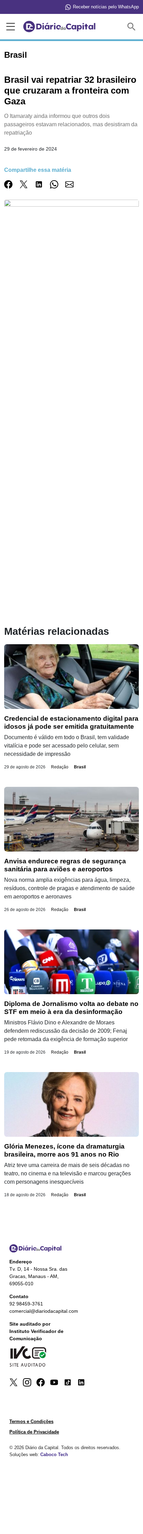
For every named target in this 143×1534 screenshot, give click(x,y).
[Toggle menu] (9, 27)
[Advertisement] (71, 385)
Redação (59, 767)
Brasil (80, 767)
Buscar (133, 26)
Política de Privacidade (34, 1432)
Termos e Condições (31, 1421)
